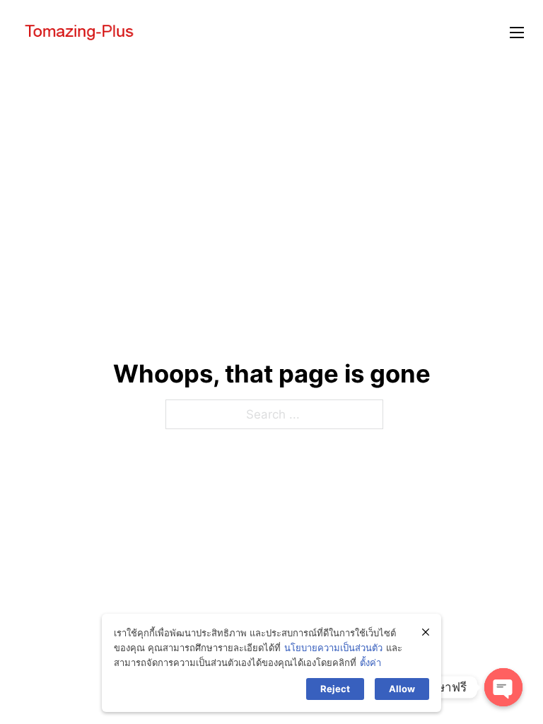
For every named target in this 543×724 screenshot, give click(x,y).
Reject (335, 688)
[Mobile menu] (517, 32)
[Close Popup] (425, 631)
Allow (402, 688)
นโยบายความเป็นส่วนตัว (333, 647)
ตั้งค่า (370, 662)
